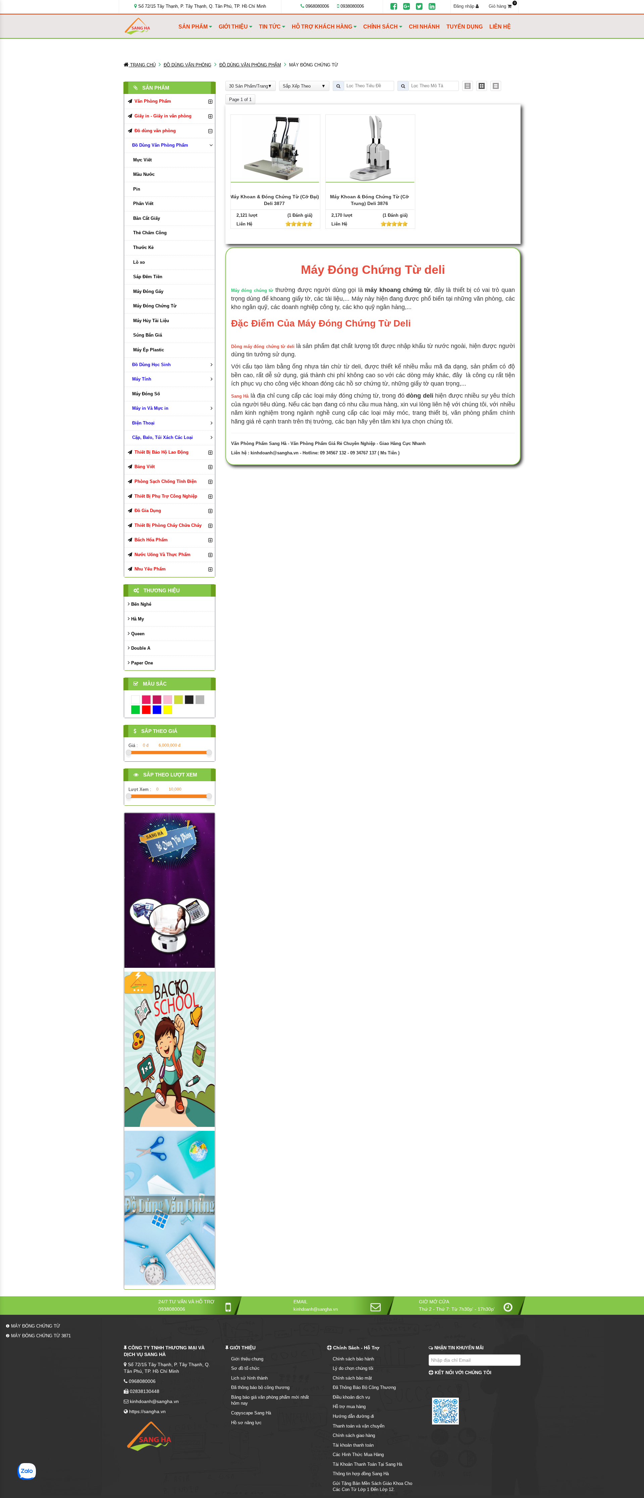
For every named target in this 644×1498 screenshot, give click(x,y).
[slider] (298, 224)
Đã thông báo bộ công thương (260, 1387)
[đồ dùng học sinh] (169, 1049)
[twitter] (419, 6)
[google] (406, 6)
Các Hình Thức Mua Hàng (358, 1454)
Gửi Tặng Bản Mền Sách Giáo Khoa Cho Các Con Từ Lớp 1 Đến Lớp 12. (372, 1486)
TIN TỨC (270, 27)
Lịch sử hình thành (249, 1378)
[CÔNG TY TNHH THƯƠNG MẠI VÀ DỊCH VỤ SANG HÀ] (150, 26)
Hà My (137, 618)
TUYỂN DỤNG (464, 27)
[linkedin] (432, 6)
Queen (137, 633)
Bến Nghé (140, 604)
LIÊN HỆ (500, 27)
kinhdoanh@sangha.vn (275, 452)
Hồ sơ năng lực (246, 1422)
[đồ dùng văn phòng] (169, 890)
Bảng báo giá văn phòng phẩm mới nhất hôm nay (270, 1400)
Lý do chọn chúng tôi (353, 1368)
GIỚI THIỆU (234, 27)
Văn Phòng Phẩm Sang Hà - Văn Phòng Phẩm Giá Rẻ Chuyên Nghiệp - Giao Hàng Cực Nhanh (328, 443)
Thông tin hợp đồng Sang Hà (361, 1473)
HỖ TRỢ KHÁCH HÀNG (323, 27)
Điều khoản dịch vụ (351, 1397)
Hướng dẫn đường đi (353, 1416)
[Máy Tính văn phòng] (169, 1207)
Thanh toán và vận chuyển (358, 1426)
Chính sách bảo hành (353, 1358)
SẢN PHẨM (193, 27)
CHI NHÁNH (424, 27)
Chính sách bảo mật (352, 1378)
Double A (140, 648)
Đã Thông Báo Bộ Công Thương (364, 1387)
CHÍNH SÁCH (381, 27)
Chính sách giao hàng (354, 1435)
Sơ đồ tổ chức (245, 1368)
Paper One (141, 662)
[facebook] (393, 6)
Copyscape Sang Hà (251, 1412)
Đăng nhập (464, 6)
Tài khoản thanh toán (353, 1445)
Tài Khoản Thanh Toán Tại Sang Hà (367, 1464)
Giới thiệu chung (247, 1358)
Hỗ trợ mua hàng (349, 1406)
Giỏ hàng (502, 6)
